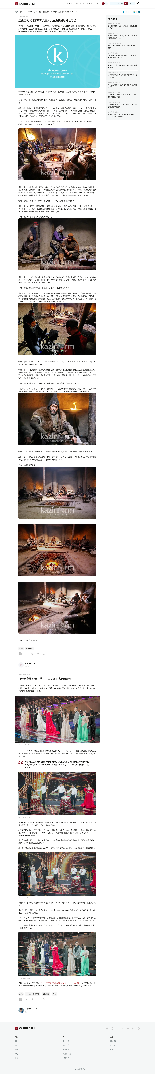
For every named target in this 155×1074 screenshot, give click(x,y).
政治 (16, 1045)
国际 (16, 1058)
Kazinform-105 (77, 12)
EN (122, 4)
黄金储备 (29, 649)
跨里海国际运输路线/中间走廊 (61, 12)
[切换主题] (105, 3)
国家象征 (66, 1050)
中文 (125, 4)
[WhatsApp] (26, 654)
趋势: (16, 12)
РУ (119, 4)
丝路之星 (46, 994)
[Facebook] (38, 654)
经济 (16, 1054)
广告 (111, 1050)
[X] (44, 654)
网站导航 (113, 1041)
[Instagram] (20, 654)
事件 (40, 12)
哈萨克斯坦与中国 (32, 994)
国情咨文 (46, 12)
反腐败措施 (67, 1054)
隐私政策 (66, 1045)
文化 (54, 994)
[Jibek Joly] (127, 12)
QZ (115, 4)
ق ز (130, 4)
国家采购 (66, 1058)
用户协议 (66, 1041)
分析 (96, 3)
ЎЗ (133, 4)
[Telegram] (32, 654)
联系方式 (113, 1045)
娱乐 (21, 649)
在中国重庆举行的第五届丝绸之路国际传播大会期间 (60, 983)
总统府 (30, 12)
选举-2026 (23, 12)
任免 (35, 12)
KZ (112, 4)
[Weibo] (123, 1028)
